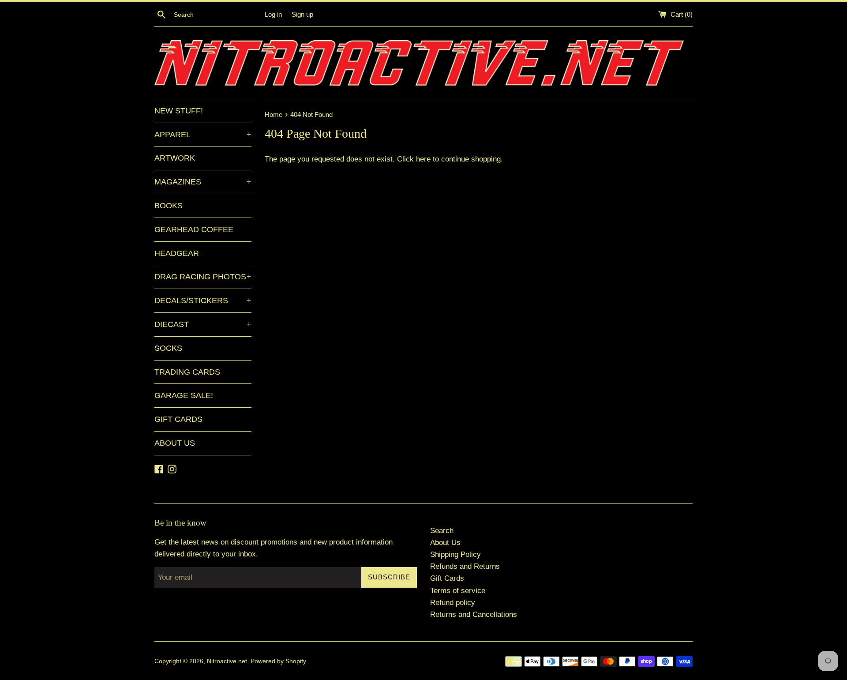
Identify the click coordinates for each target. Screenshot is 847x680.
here (423, 159)
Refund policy (452, 602)
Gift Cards (447, 578)
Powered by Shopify (278, 661)
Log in (273, 14)
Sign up (302, 14)
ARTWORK (174, 158)
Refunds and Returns (465, 566)
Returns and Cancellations (473, 614)
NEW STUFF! (178, 110)
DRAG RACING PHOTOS (202, 276)
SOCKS (168, 348)
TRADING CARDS (187, 372)
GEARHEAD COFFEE (193, 229)
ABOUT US (174, 443)
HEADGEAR (176, 253)
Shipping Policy (455, 554)
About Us (445, 542)
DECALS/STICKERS (202, 300)
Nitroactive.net (227, 661)
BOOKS (168, 205)
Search (441, 530)
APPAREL (202, 134)
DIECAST (202, 324)
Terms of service (457, 590)
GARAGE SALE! (183, 395)
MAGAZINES (202, 181)
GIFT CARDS (178, 419)
